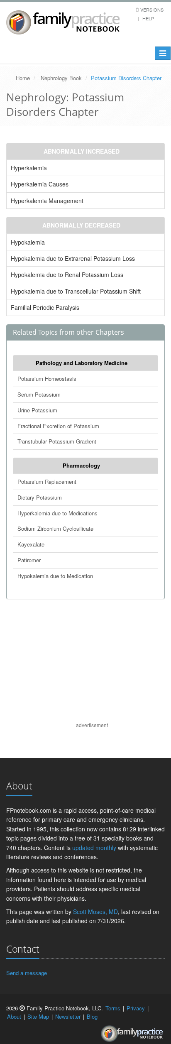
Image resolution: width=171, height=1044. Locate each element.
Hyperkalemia (29, 168)
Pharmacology (81, 465)
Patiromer (29, 560)
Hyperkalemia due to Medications (57, 513)
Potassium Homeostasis (46, 378)
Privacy (136, 1008)
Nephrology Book (61, 78)
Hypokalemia (28, 242)
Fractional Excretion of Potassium (58, 426)
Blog (92, 1016)
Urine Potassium (37, 410)
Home (23, 78)
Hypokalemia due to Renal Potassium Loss (67, 274)
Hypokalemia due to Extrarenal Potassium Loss (73, 258)
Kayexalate (30, 544)
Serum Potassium (39, 394)
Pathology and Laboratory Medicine (81, 363)
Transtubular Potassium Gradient (56, 441)
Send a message (26, 973)
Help (148, 18)
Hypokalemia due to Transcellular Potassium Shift (76, 291)
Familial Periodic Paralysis (45, 307)
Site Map (38, 1016)
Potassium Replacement (46, 481)
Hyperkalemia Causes (39, 184)
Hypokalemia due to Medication (55, 576)
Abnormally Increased (82, 151)
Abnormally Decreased (81, 225)
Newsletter (68, 1016)
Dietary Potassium (39, 497)
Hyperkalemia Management (47, 200)
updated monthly (94, 847)
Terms (112, 1008)
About (14, 1016)
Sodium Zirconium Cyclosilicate (55, 528)
